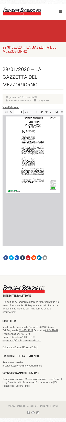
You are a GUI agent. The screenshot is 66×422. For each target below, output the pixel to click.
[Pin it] (28, 257)
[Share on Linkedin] (39, 257)
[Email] (44, 257)
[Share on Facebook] (5, 257)
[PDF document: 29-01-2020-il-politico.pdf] (33, 177)
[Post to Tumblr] (22, 257)
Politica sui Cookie (12, 347)
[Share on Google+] (17, 257)
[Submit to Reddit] (33, 257)
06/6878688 (51, 330)
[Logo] (22, 11)
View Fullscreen (11, 107)
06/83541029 (26, 330)
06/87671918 (22, 334)
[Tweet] (11, 257)
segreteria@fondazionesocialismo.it (22, 340)
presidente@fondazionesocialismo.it (22, 365)
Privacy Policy (30, 347)
